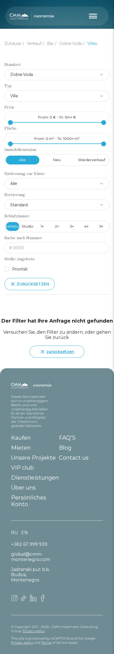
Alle (22, 160)
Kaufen (21, 437)
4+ (86, 226)
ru (14, 532)
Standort (12, 64)
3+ (72, 226)
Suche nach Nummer (23, 238)
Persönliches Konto (28, 501)
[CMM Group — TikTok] (23, 600)
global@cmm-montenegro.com (30, 557)
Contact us (74, 457)
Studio (27, 226)
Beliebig (12, 226)
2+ (57, 226)
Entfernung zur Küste (24, 173)
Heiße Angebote (19, 259)
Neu (57, 160)
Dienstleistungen (35, 477)
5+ (101, 226)
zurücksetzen (60, 351)
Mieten (21, 447)
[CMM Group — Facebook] (42, 600)
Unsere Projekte (33, 457)
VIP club (22, 467)
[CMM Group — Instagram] (14, 600)
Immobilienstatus (20, 149)
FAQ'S (67, 437)
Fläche (10, 128)
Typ (8, 86)
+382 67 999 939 (29, 544)
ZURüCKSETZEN (33, 284)
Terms (46, 642)
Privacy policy (34, 631)
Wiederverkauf (91, 160)
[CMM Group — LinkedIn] (33, 600)
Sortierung (14, 194)
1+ (42, 226)
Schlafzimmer (17, 216)
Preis (9, 107)
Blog (65, 447)
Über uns (23, 487)
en (24, 532)
